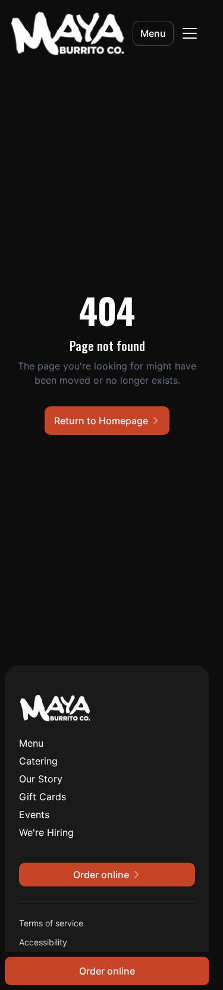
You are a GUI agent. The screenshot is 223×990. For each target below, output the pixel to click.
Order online (107, 971)
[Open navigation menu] (190, 33)
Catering (38, 761)
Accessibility (43, 942)
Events (34, 814)
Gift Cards (42, 797)
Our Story (40, 779)
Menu (153, 33)
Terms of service (51, 923)
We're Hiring (46, 832)
